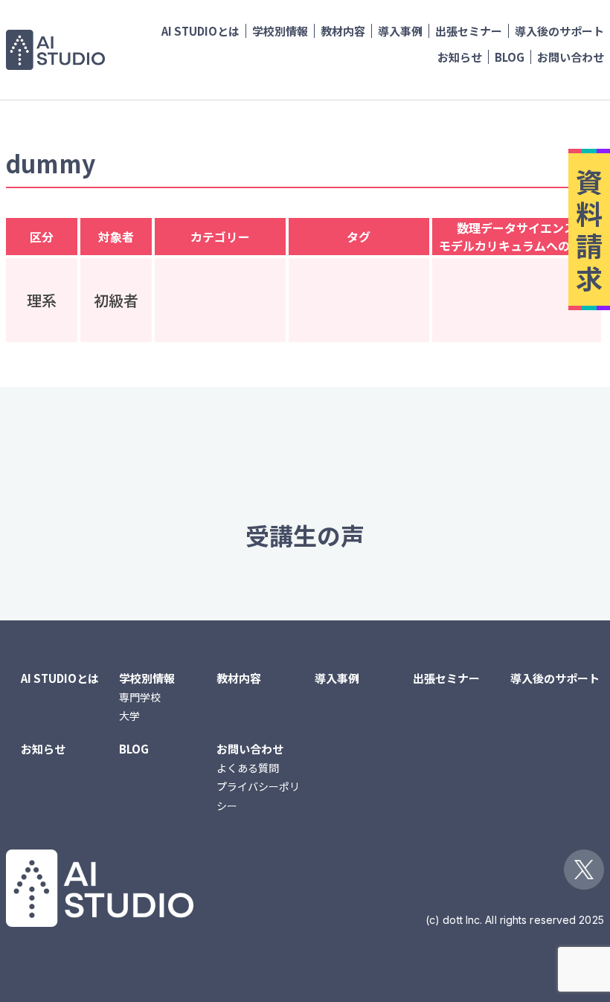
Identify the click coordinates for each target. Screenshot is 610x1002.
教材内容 (343, 31)
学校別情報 (280, 31)
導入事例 (400, 31)
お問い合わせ (570, 57)
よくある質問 (247, 767)
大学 (129, 715)
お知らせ (459, 57)
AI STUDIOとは (200, 31)
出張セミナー (468, 31)
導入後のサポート (559, 31)
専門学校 (140, 697)
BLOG (509, 57)
